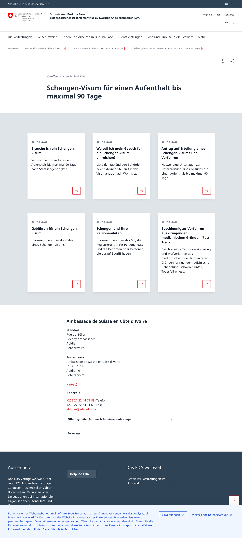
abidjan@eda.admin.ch (82, 409)
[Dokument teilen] (232, 61)
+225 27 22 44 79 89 (80, 400)
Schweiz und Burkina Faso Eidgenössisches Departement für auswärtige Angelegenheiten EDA (95, 16)
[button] (20, 37)
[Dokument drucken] (223, 61)
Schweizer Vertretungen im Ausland (147, 481)
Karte (70, 384)
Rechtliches (71, 529)
